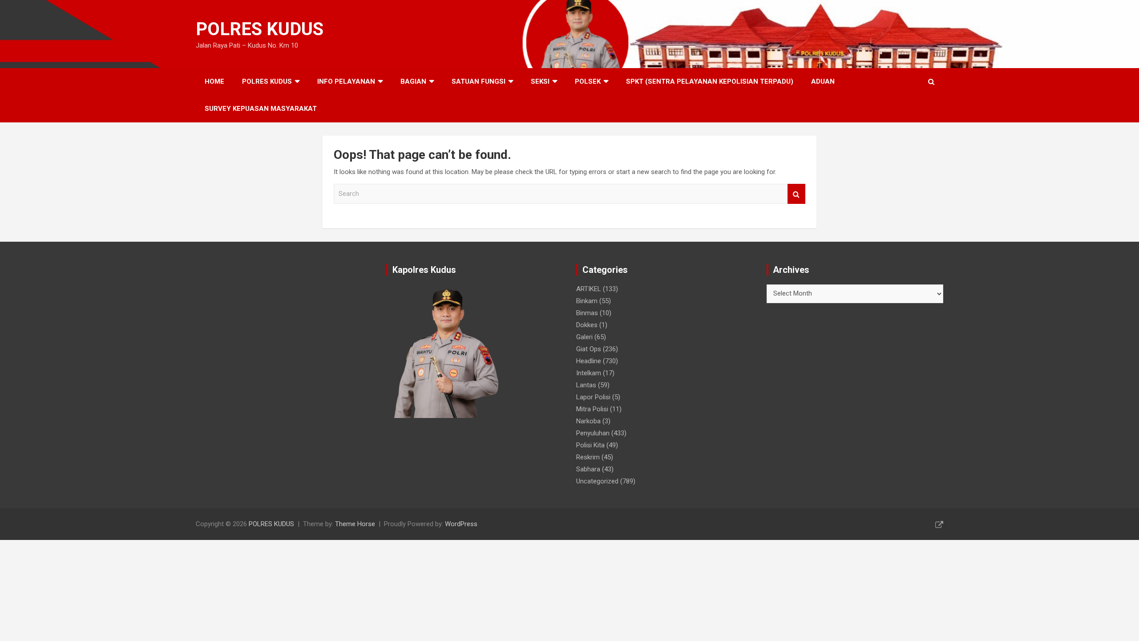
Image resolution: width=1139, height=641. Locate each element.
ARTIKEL (588, 289)
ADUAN (823, 81)
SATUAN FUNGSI (478, 81)
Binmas (587, 313)
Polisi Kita (590, 445)
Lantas (586, 385)
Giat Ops (588, 349)
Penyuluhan (593, 433)
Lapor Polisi (593, 397)
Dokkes (587, 325)
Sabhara (588, 469)
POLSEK (588, 81)
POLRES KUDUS (259, 29)
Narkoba (588, 421)
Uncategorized (597, 481)
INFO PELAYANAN (346, 81)
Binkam (587, 301)
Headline (588, 361)
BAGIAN (413, 81)
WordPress (461, 524)
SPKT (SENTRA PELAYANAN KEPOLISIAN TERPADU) (709, 81)
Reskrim (588, 457)
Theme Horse (355, 524)
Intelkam (588, 373)
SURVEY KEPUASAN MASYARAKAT (261, 109)
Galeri (584, 337)
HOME (214, 81)
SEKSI (540, 81)
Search (796, 194)
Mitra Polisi (592, 409)
